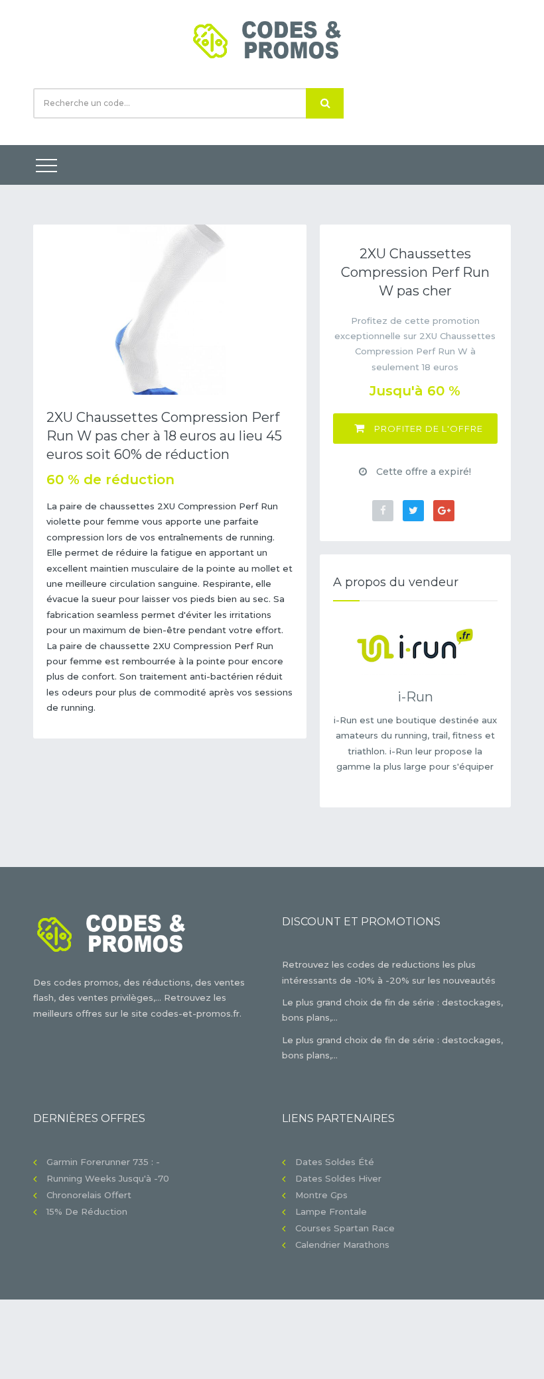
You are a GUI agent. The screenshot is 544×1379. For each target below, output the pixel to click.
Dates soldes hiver (338, 1178)
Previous (53, 309)
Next (286, 309)
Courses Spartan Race (345, 1228)
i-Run (415, 697)
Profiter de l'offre (427, 428)
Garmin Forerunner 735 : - (103, 1161)
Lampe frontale (331, 1211)
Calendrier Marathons (342, 1244)
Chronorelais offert (88, 1195)
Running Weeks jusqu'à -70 (107, 1178)
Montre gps (321, 1195)
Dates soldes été (334, 1161)
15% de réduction (86, 1211)
